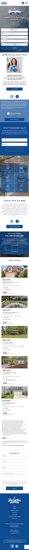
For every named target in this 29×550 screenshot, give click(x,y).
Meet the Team (14, 510)
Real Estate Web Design (8, 542)
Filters (14, 44)
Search (14, 48)
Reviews (14, 512)
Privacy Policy (19, 541)
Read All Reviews (14, 226)
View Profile (14, 89)
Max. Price (6, 40)
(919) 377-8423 (14, 525)
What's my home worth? (14, 516)
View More (14, 251)
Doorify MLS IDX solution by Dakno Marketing (13, 445)
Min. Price (5, 37)
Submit (14, 149)
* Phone (4, 461)
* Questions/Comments (8, 473)
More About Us (14, 119)
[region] (14, 77)
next (17, 96)
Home (14, 506)
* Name (4, 455)
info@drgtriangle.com (14, 526)
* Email (4, 467)
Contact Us (14, 518)
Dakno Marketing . (21, 542)
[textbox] (15, 33)
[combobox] (14, 30)
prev (11, 96)
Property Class (14, 29)
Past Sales (14, 514)
